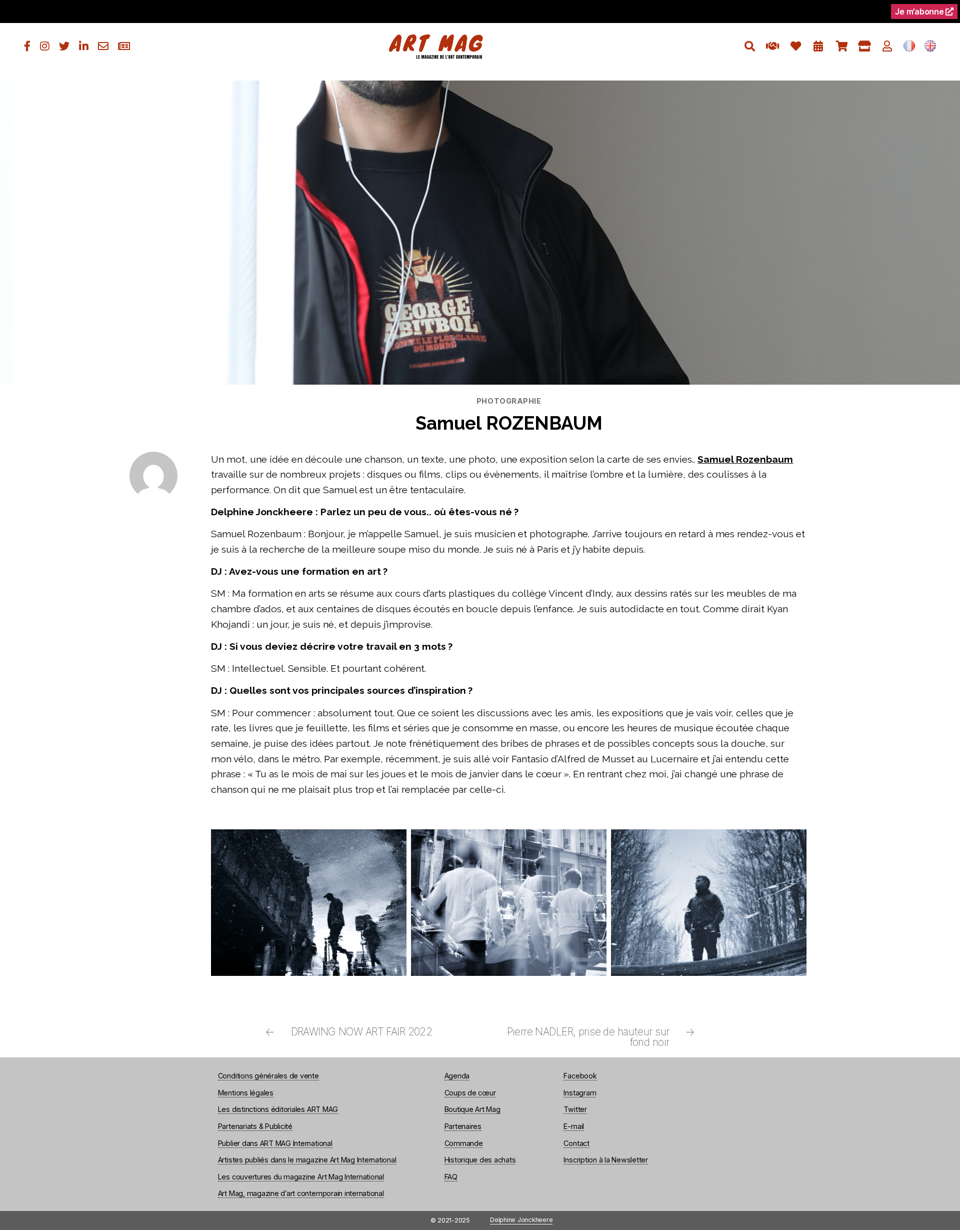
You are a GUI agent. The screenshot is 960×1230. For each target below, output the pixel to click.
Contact (576, 1143)
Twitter (575, 1109)
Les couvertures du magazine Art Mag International (301, 1176)
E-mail (574, 1126)
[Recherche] (749, 46)
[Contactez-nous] (103, 46)
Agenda (457, 1075)
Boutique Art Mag (472, 1109)
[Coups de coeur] (795, 46)
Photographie (508, 401)
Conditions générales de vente (268, 1075)
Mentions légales (246, 1092)
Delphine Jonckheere (521, 1220)
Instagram (580, 1092)
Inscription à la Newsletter (606, 1159)
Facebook (580, 1075)
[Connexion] (887, 46)
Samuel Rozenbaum (745, 459)
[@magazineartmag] (27, 46)
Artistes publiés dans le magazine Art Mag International (307, 1159)
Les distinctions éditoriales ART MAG (278, 1109)
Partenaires (463, 1126)
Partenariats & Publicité (255, 1126)
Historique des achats (480, 1159)
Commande (463, 1143)
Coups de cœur (470, 1092)
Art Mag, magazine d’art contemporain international (301, 1193)
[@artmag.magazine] (45, 46)
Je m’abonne (920, 12)
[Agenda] (818, 46)
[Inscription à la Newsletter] (124, 46)
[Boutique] (864, 46)
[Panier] (841, 46)
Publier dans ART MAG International (275, 1143)
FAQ (451, 1176)
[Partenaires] (773, 46)
